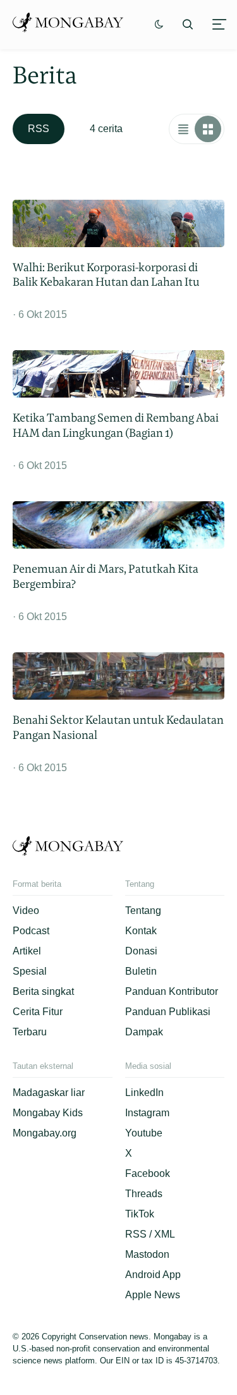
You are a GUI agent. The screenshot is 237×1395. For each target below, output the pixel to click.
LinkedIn (144, 1092)
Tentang (143, 910)
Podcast (31, 930)
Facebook (147, 1173)
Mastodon (147, 1254)
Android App (153, 1274)
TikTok (139, 1214)
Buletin (141, 971)
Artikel (27, 951)
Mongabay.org (44, 1133)
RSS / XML (150, 1234)
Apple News (152, 1294)
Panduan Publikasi (167, 1011)
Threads (143, 1193)
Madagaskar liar (49, 1092)
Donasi (141, 951)
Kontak (141, 930)
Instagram (147, 1112)
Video (26, 910)
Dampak (144, 1031)
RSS (38, 128)
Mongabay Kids (48, 1112)
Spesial (30, 971)
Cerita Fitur (38, 1011)
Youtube (143, 1133)
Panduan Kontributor (171, 991)
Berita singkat (43, 991)
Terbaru (30, 1031)
